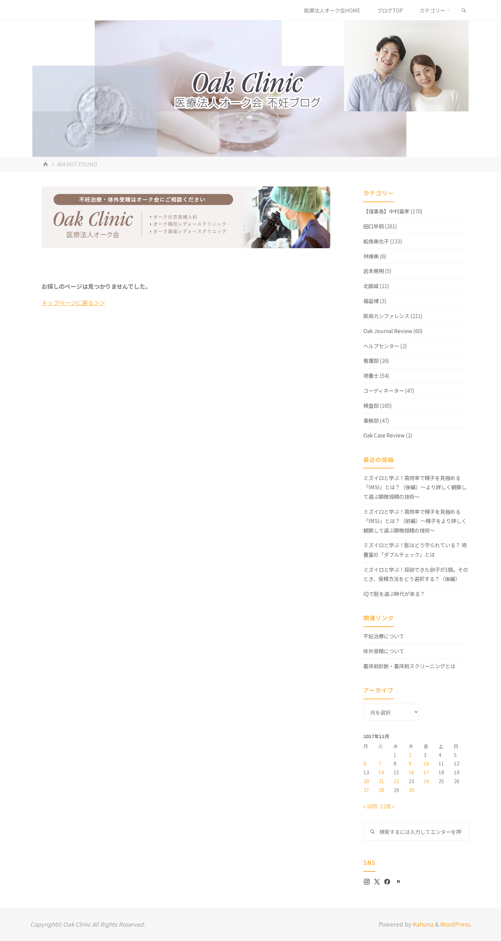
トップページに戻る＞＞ (73, 302)
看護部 (371, 360)
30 (411, 790)
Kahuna (422, 924)
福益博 (371, 300)
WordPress (455, 924)
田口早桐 (373, 226)
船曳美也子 (376, 241)
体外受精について (383, 651)
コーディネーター (383, 390)
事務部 (371, 420)
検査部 (371, 405)
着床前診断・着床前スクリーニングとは (409, 666)
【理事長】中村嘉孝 (386, 211)
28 (381, 790)
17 (426, 772)
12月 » (387, 806)
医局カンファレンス (386, 315)
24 (426, 781)
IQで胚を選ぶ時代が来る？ (394, 593)
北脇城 (371, 285)
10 (426, 763)
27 (366, 790)
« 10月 (370, 806)
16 (411, 772)
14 (381, 772)
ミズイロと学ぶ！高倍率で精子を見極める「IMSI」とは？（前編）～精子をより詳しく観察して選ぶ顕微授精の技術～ (415, 521)
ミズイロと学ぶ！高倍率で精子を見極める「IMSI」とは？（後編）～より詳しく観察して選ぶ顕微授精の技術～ (415, 487)
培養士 (371, 375)
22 (396, 781)
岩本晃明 (373, 270)
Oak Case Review (384, 435)
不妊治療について (383, 636)
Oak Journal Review (387, 330)
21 (381, 781)
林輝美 (371, 256)
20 (366, 781)
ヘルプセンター (381, 345)
